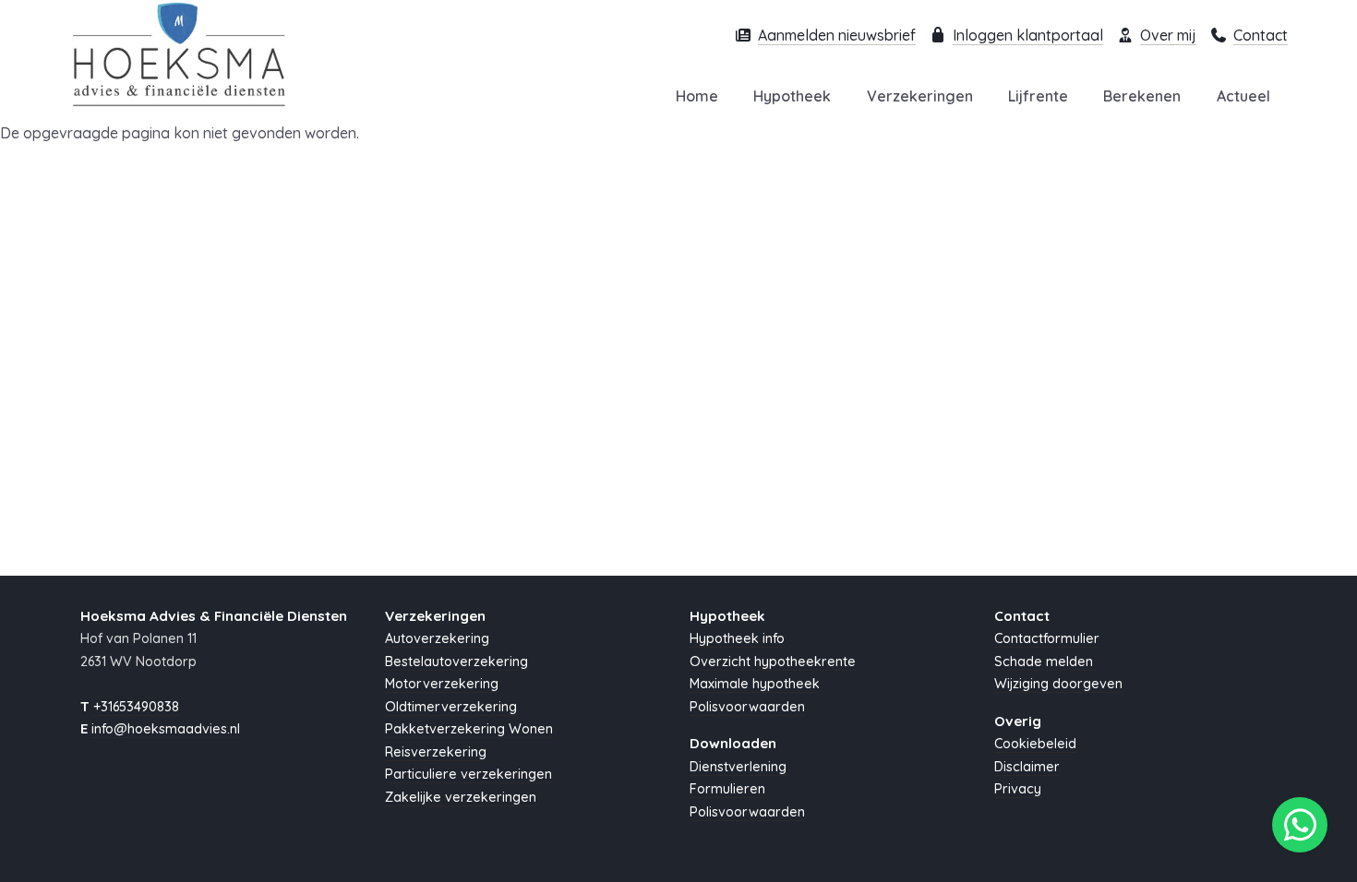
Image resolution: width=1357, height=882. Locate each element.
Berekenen (1142, 96)
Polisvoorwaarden (747, 706)
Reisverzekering (435, 752)
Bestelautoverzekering (456, 661)
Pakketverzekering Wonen (469, 729)
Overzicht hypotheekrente (773, 661)
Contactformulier (1046, 638)
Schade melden (1043, 661)
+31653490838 (136, 706)
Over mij (1168, 35)
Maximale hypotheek (755, 683)
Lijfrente (1038, 96)
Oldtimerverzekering (451, 706)
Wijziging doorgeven (1058, 683)
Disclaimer (1027, 766)
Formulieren (727, 789)
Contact (1260, 35)
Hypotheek (792, 96)
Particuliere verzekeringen (468, 774)
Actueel (1243, 96)
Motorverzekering (441, 683)
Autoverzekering (437, 638)
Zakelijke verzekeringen (460, 797)
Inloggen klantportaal (1028, 35)
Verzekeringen (920, 96)
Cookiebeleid (1035, 743)
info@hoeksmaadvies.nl (165, 729)
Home (697, 96)
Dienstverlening (738, 766)
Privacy (1017, 789)
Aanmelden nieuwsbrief (837, 35)
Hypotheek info (737, 638)
